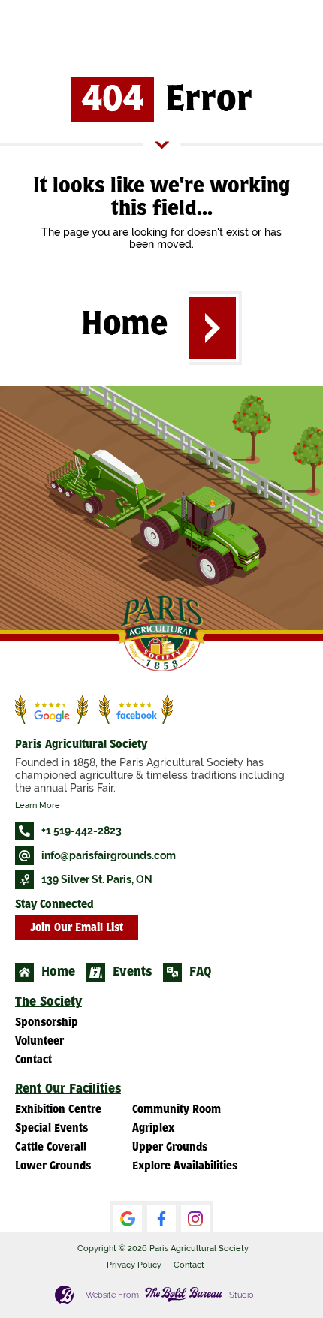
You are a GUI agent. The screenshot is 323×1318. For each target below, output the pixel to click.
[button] (215, 328)
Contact (189, 1264)
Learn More (37, 805)
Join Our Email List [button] (76, 928)
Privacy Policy (134, 1264)
